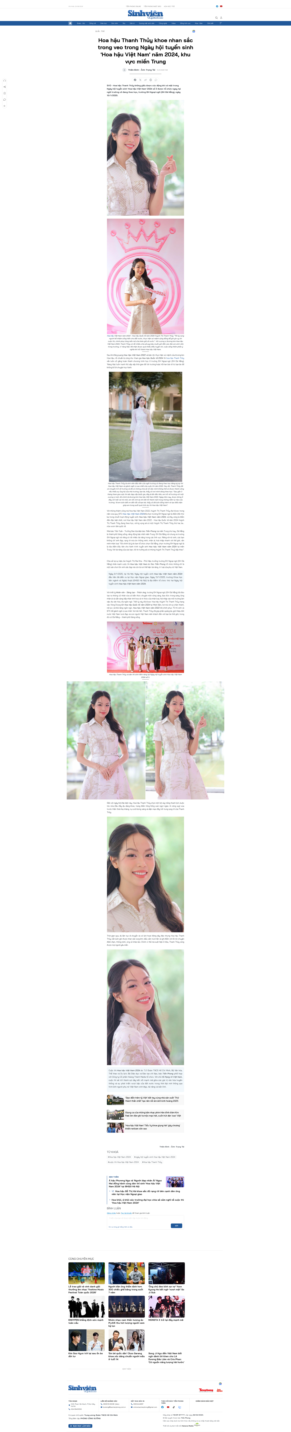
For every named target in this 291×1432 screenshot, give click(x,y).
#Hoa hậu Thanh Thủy (152, 1162)
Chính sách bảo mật (205, 1401)
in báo (150, 80)
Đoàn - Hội (81, 23)
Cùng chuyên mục (81, 1258)
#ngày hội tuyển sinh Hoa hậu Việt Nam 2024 (154, 1157)
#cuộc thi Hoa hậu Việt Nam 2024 (123, 1162)
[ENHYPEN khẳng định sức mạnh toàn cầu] (86, 1307)
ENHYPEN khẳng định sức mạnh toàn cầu (85, 1321)
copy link (145, 80)
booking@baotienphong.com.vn (114, 1407)
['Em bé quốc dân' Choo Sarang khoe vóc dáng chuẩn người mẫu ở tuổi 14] (126, 1340)
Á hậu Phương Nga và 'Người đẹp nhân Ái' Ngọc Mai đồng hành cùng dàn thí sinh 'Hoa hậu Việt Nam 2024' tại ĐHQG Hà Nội (135, 1183)
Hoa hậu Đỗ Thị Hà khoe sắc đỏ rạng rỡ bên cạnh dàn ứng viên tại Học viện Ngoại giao (146, 1193)
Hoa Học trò (169, 6)
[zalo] (181, 1407)
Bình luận (4, 99)
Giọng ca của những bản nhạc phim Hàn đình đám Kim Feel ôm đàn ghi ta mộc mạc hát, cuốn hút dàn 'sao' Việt (153, 1114)
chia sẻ (135, 80)
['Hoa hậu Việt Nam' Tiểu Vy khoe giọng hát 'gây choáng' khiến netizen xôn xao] (115, 1127)
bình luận (156, 80)
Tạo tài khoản (126, 1213)
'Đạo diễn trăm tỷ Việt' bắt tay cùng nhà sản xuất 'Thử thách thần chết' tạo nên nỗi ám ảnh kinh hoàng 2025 (152, 1099)
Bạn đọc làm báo (81, 1426)
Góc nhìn (114, 23)
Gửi (176, 1226)
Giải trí (132, 23)
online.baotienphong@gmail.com (145, 1407)
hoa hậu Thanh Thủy (175, 358)
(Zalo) (117, 1404)
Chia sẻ (4, 87)
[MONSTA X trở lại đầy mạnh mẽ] (166, 1307)
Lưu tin (4, 93)
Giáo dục (103, 23)
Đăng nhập (111, 1213)
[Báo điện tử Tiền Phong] (206, 1390)
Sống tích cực (185, 23)
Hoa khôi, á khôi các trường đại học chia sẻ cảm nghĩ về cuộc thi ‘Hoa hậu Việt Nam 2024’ (148, 1201)
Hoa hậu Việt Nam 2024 (133, 514)
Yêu (124, 23)
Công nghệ (163, 23)
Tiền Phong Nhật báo (152, 6)
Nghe (4, 80)
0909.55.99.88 (108, 1404)
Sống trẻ (92, 23)
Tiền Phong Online (133, 6)
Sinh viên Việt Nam (82, 1389)
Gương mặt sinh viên (146, 23)
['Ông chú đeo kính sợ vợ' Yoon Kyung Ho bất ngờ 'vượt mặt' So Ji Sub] (166, 1273)
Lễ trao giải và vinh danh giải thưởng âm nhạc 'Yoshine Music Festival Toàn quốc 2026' (86, 1289)
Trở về (4, 106)
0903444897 (138, 1404)
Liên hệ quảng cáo (109, 1401)
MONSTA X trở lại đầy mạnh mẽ (165, 1319)
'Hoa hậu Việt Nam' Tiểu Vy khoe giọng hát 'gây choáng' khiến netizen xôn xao (152, 1127)
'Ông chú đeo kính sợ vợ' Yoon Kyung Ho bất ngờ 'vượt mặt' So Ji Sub (166, 1289)
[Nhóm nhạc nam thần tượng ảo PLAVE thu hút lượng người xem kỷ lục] (126, 1307)
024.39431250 (76, 1409)
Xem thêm (221, 23)
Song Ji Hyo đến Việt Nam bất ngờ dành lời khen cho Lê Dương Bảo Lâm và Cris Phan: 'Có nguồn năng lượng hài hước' (166, 1358)
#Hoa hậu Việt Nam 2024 (119, 1157)
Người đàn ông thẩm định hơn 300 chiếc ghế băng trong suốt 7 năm (125, 1289)
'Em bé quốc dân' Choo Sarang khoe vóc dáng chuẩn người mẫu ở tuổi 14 (126, 1356)
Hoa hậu (110, 336)
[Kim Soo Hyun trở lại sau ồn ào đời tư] (86, 1340)
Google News (194, 31)
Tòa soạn (72, 1401)
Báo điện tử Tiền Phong (145, 14)
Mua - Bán (199, 23)
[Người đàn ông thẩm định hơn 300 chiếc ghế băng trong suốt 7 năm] (126, 1273)
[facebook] (217, 6)
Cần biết (210, 23)
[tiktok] (174, 1407)
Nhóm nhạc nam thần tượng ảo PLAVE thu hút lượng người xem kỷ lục (126, 1322)
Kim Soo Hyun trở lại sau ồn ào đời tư (85, 1355)
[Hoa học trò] (220, 1390)
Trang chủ (70, 23)
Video (174, 23)
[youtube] (221, 6)
